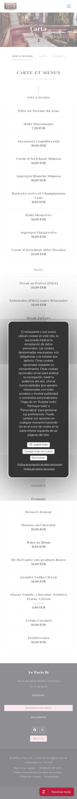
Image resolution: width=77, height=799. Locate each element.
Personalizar (38, 458)
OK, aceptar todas (38, 444)
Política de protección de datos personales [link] (39, 464)
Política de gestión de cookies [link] (39, 468)
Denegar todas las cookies (39, 451)
